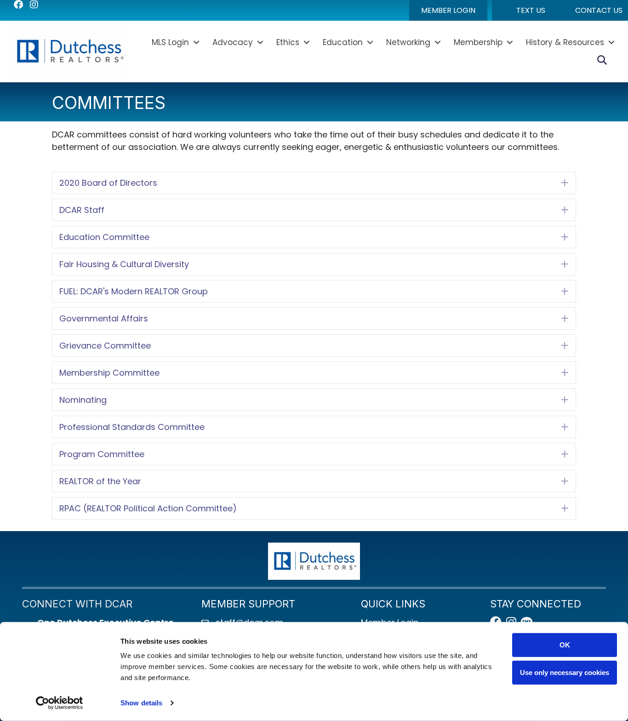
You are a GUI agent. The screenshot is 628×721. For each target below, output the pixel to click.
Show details (141, 703)
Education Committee (104, 237)
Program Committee (101, 454)
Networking (408, 42)
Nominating (83, 400)
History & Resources (565, 42)
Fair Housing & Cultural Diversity (124, 264)
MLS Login (170, 42)
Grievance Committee (105, 345)
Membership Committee (109, 372)
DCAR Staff (81, 210)
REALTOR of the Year (100, 481)
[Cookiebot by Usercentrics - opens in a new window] (59, 703)
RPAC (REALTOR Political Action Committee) (148, 508)
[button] (448, 10)
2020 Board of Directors (108, 183)
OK (564, 645)
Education (343, 42)
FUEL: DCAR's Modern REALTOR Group (133, 291)
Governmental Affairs (103, 318)
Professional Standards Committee (132, 427)
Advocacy (232, 42)
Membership (478, 42)
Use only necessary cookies (564, 672)
